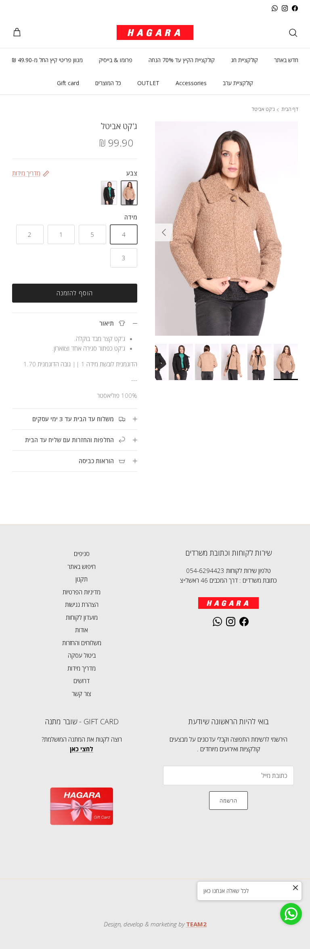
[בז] (129, 193)
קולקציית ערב (238, 83)
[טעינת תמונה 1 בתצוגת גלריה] (226, 228)
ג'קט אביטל (263, 109)
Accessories (191, 83)
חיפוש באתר (81, 566)
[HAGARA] (155, 32)
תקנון (81, 579)
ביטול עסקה (82, 655)
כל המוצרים (108, 83)
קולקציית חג (244, 60)
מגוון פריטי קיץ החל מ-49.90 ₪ (47, 60)
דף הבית (290, 109)
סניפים (82, 554)
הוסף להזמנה (75, 293)
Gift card (68, 83)
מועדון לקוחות (82, 617)
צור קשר (81, 694)
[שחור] (109, 193)
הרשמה (228, 800)
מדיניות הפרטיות (82, 592)
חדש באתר (286, 60)
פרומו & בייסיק (115, 60)
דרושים (81, 681)
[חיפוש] (293, 33)
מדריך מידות (81, 668)
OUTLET (148, 83)
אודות (81, 630)
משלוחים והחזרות (81, 643)
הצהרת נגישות (81, 604)
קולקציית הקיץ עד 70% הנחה (182, 60)
